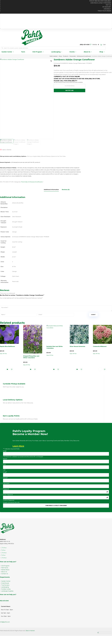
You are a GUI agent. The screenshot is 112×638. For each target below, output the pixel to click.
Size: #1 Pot (7, 350)
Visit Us (108, 5)
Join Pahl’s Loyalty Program (100, 3)
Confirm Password (8, 500)
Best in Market (30, 630)
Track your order (104, 11)
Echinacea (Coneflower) (35, 182)
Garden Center (7, 52)
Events (72, 52)
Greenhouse (5, 583)
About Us (87, 52)
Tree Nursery (5, 585)
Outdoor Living (5, 589)
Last (4, 470)
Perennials (24, 182)
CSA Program (37, 52)
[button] (51, 61)
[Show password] (107, 492)
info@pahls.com (5, 622)
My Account (106, 7)
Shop (101, 52)
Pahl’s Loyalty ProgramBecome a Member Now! (30, 433)
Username (6, 483)
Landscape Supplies (7, 591)
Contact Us (4, 573)
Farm (23, 52)
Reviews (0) (65, 189)
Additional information (51, 189)
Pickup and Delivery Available (101, 16)
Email (4, 451)
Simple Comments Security (11, 502)
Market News (5, 569)
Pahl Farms (4, 567)
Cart (104, 44)
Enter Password (8, 494)
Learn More (18, 446)
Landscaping (55, 52)
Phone (5, 477)
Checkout (107, 9)
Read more (100, 369)
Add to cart (7, 369)
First (4, 464)
